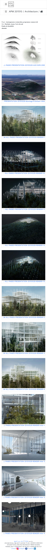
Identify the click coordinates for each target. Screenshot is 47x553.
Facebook (30, 548)
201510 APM (15, 11)
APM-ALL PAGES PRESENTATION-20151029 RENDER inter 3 (23, 497)
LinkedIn (13, 548)
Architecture (31, 11)
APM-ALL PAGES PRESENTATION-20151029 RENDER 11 (23, 209)
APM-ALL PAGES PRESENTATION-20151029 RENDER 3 (23, 353)
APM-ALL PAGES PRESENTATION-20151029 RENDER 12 (23, 245)
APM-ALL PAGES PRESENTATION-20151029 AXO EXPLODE (23, 65)
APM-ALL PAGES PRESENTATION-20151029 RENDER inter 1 (23, 425)
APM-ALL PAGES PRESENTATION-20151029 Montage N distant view (23, 101)
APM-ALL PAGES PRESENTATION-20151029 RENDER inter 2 (23, 461)
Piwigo (26, 541)
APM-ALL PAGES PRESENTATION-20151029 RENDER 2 (23, 317)
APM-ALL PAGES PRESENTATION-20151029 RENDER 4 (23, 389)
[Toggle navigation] (5, 4)
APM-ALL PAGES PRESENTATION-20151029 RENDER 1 (23, 137)
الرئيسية (41, 11)
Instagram (22, 548)
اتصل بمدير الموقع (18, 541)
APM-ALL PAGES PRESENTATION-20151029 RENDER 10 (23, 173)
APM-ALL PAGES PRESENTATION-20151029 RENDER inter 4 (23, 533)
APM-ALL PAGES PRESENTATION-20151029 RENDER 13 (23, 281)
